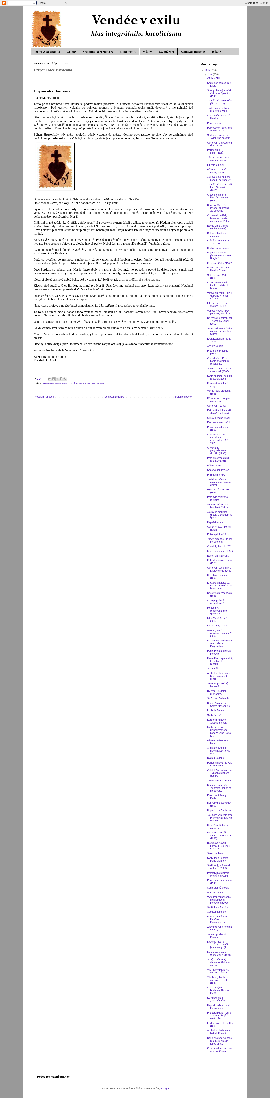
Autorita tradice (215, 892)
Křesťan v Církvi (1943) (219, 263)
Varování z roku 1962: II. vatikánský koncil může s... (220, 296)
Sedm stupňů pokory (218, 887)
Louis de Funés (215, 710)
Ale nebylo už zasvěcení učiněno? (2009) (219, 633)
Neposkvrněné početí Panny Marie (218, 1007)
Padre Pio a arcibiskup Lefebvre (219, 652)
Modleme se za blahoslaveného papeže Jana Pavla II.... (219, 731)
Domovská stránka (47, 51)
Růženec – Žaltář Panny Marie (216, 171)
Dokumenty (128, 51)
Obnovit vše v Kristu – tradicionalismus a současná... (218, 361)
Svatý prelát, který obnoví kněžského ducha (218, 962)
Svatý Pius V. (214, 715)
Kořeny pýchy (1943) (218, 534)
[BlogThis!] (54, 379)
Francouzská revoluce (73, 383)
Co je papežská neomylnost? (215, 602)
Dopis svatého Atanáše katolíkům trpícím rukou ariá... (219, 1041)
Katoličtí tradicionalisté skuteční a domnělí (219, 412)
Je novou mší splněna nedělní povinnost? (219, 178)
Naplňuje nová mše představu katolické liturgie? (219, 255)
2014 (208, 70)
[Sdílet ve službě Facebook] (61, 379)
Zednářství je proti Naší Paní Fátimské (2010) (219, 187)
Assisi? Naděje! (215, 346)
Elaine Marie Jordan (51, 383)
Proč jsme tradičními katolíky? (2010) (218, 459)
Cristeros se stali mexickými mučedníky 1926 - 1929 (218, 438)
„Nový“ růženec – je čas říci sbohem (219, 540)
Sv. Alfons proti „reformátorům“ (216, 999)
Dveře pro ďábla (216, 758)
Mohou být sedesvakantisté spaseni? (217, 610)
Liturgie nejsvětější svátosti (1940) (217, 304)
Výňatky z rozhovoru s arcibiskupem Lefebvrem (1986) (219, 900)
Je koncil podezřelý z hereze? (218, 685)
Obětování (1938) (216, 405)
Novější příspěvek (44, 396)
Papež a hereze (215, 123)
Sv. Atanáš (212, 668)
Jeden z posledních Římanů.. (217, 935)
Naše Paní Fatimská (218, 555)
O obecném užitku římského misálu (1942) (217, 197)
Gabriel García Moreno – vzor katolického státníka (219, 773)
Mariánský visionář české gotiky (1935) (219, 953)
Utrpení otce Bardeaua (219, 810)
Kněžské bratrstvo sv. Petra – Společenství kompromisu (219, 585)
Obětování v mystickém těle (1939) (219, 144)
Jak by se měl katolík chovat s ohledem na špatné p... (219, 515)
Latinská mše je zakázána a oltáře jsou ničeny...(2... (218, 944)
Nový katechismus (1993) (217, 576)
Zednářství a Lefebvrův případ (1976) (219, 102)
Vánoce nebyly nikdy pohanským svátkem (219, 312)
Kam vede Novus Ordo (219, 422)
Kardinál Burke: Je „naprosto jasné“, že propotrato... (219, 788)
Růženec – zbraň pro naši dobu (218, 400)
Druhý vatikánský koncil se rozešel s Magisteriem (219, 643)
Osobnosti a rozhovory (98, 51)
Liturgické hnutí (215, 165)
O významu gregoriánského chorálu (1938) (217, 450)
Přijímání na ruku (216, 474)
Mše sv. (147, 51)
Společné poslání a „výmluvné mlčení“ (218, 136)
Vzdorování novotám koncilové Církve (218, 506)
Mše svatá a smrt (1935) (220, 551)
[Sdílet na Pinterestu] (65, 379)
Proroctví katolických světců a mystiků (218, 874)
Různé (216, 51)
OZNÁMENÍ (213, 78)
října (210, 74)
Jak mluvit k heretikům (219, 780)
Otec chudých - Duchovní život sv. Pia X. (218, 990)
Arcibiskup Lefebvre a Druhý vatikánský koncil (218, 676)
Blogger (164, 1088)
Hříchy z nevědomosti (218, 248)
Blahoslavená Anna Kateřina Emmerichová (217, 919)
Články (71, 51)
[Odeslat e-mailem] (50, 379)
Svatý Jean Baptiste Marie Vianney (217, 859)
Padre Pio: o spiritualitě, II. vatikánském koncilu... (220, 661)
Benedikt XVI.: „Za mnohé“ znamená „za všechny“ (218, 208)
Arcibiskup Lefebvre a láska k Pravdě (218, 1032)
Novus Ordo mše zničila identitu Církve (220, 269)
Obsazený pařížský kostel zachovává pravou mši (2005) (218, 218)
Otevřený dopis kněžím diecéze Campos (219, 1049)
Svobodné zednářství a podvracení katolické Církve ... (219, 331)
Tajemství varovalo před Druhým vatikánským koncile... (220, 818)
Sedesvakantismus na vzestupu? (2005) (219, 370)
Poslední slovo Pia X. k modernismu (219, 764)
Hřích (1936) (214, 465)
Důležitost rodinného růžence (218, 234)
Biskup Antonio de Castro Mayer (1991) (219, 704)
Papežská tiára (215, 522)
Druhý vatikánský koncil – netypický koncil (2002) (219, 321)
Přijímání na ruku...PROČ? (216, 151)
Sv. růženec (166, 51)
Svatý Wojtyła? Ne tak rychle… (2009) (218, 867)
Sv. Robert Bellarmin (218, 698)
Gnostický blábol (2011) (219, 546)
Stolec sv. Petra (215, 853)
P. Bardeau (90, 383)
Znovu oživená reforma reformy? (219, 928)
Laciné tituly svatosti (218, 625)
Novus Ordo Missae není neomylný (217, 227)
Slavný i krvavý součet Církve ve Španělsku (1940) (219, 93)
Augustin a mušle (216, 911)
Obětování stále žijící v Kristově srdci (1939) (219, 569)
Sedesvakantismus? (218, 470)
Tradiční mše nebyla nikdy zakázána (218, 109)
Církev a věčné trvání (218, 418)
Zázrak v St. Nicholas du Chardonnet (218, 159)
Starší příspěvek (183, 396)
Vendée (100, 383)
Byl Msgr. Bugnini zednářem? (216, 692)
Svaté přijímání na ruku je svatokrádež (219, 377)
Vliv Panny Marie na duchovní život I (218, 971)
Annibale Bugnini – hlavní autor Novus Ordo (218, 750)
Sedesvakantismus (193, 51)
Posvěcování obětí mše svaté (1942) (219, 129)
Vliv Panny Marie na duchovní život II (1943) (218, 980)
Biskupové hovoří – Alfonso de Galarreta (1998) (219, 835)
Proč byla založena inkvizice (217, 498)
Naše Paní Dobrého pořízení (217, 826)
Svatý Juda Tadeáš (217, 907)
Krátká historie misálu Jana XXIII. (218, 242)
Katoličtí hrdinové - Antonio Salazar (217, 721)
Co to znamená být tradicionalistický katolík (217, 285)
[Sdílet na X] (57, 379)
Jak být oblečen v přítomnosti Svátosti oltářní (219, 482)
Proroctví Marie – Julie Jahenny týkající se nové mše (219, 1015)
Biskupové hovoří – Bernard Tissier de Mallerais (218, 846)
